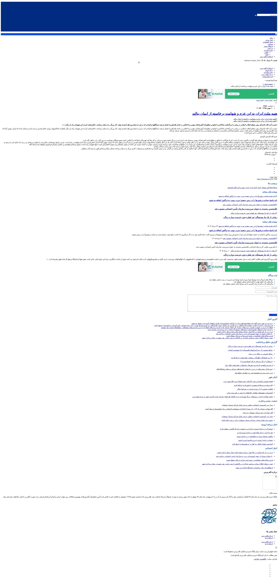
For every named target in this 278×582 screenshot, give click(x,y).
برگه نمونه (269, 5)
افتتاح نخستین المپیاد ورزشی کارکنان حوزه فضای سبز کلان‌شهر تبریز (248, 381)
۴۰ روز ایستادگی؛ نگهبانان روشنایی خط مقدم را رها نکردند (252, 358)
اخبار (259, 188)
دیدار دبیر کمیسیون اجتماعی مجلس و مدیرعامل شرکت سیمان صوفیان (247, 405)
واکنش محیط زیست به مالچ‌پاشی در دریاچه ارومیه (255, 436)
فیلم (266, 54)
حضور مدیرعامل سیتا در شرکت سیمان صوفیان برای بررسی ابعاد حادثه (247, 420)
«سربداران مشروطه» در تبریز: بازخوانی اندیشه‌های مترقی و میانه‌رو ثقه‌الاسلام (245, 369)
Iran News (273, 188)
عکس (266, 52)
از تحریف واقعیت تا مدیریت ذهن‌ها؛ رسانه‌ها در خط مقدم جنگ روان (249, 365)
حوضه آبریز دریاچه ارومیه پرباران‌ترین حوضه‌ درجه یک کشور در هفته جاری (246, 429)
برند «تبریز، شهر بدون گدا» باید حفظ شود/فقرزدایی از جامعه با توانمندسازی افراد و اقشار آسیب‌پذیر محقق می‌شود (232, 323)
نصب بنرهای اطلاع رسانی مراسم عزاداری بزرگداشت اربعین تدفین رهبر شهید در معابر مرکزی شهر (237, 338)
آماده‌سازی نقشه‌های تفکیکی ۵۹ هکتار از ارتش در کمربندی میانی (250, 393)
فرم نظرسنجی (267, 11)
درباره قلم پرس (267, 9)
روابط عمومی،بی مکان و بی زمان (260, 354)
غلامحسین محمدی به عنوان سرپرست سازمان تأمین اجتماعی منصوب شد (246, 209)
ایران (247, 188)
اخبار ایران (268, 100)
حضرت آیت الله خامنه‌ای (236, 188)
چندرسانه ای (268, 7)
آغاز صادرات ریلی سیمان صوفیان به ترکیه (258, 413)
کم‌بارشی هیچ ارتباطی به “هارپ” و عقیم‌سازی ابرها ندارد (252, 444)
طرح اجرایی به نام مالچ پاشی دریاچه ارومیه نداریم (255, 433)
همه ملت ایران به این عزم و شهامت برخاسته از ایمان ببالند (234, 113)
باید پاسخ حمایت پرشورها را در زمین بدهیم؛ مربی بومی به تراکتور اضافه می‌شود (243, 200)
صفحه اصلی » (268, 84)
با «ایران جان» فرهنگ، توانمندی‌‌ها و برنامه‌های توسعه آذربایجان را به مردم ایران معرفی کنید (240, 330)
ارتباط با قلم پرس (266, 3)
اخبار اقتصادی (268, 42)
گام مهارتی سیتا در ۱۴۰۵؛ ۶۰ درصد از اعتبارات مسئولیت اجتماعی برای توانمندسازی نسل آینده (239, 409)
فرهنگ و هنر (268, 46)
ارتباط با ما (269, 538)
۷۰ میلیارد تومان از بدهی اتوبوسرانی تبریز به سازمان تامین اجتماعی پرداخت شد (244, 334)
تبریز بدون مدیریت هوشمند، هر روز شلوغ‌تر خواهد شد (254, 373)
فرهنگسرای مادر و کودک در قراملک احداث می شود (254, 468)
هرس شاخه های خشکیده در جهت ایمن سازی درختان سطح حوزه (249, 336)
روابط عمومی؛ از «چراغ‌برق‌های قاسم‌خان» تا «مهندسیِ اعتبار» (250, 350)
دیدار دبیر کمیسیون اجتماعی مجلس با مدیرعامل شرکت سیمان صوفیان (247, 416)
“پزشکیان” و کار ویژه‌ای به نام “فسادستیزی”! (256, 361)
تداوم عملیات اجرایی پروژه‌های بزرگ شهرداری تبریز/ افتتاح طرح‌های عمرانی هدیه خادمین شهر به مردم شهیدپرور (232, 397)
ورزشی (270, 48)
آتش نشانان (265, 188)
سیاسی (270, 44)
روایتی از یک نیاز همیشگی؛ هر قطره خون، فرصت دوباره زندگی (250, 217)
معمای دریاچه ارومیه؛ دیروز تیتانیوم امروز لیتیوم (255, 440)
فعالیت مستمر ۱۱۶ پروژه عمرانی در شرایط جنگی (255, 389)
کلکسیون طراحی (260, 559)
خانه (271, 38)
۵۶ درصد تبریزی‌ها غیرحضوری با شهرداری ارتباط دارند (253, 385)
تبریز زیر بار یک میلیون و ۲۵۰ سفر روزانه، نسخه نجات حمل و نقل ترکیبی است (245, 332)
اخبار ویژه (269, 40)
